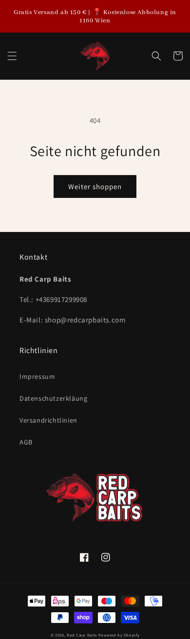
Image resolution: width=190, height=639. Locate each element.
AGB (26, 442)
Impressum (37, 376)
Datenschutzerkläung (53, 398)
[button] (12, 56)
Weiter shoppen (95, 186)
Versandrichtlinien (48, 420)
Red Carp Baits (82, 635)
